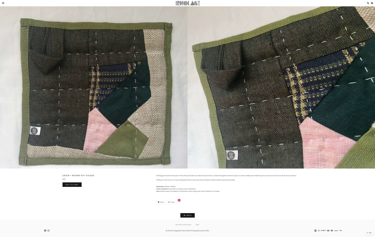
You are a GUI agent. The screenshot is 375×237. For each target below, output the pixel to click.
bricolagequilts (176, 230)
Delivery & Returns (183, 224)
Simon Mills (205, 230)
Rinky (188, 230)
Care (197, 224)
